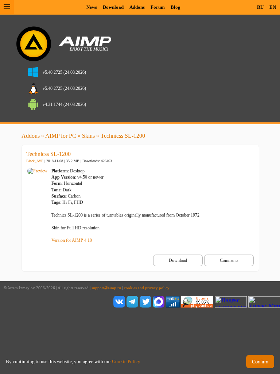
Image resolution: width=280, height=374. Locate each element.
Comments (229, 260)
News (91, 7)
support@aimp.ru (106, 288)
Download (113, 7)
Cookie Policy (126, 361)
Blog (175, 7)
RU (260, 7)
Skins (88, 136)
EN (272, 7)
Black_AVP (34, 161)
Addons (137, 7)
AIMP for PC (60, 136)
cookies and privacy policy (147, 288)
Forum (158, 7)
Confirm (260, 362)
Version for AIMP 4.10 (71, 240)
